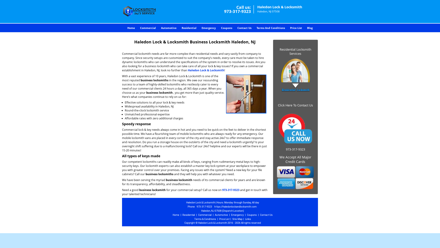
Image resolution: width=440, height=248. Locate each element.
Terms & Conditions (205, 219)
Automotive (169, 28)
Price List (296, 28)
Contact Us (244, 28)
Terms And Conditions (271, 28)
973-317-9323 (237, 11)
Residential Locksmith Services (295, 51)
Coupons (226, 28)
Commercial (148, 28)
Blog (310, 28)
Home (131, 28)
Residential (189, 28)
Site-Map (237, 219)
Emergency (209, 28)
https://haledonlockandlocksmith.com (235, 206)
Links (248, 219)
